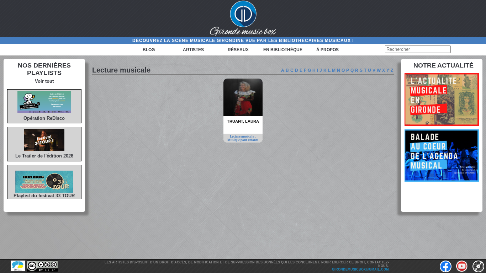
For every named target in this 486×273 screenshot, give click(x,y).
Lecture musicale (242, 136)
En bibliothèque (282, 49)
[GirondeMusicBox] (243, 18)
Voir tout (44, 81)
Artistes (193, 49)
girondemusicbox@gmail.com (360, 269)
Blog (149, 49)
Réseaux (238, 49)
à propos (327, 49)
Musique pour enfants (242, 140)
